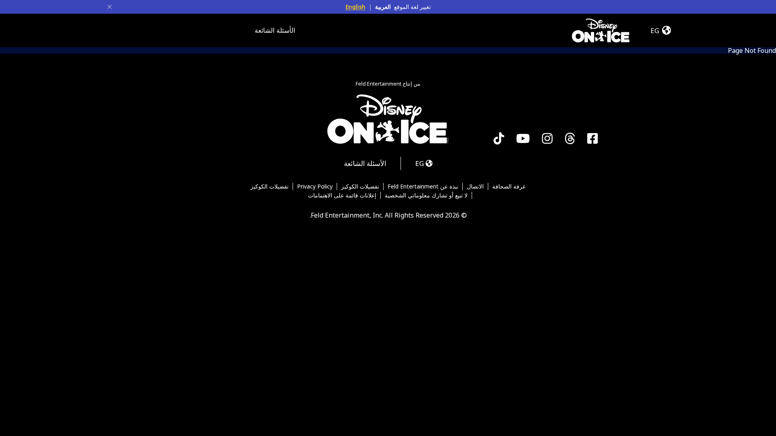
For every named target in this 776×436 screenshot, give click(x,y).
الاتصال (475, 186)
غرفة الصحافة (508, 186)
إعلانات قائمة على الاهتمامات (342, 195)
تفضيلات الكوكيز (360, 186)
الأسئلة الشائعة (275, 30)
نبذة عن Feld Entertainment (423, 186)
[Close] (109, 6)
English (355, 6)
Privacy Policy (315, 186)
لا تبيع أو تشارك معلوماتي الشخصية (426, 195)
